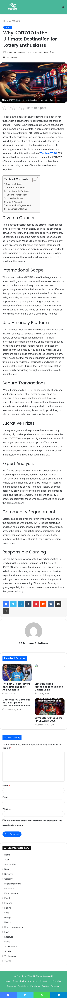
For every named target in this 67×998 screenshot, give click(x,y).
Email (6, 797)
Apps (6, 859)
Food (6, 912)
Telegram (55, 986)
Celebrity (8, 879)
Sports (7, 951)
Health (7, 922)
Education (9, 888)
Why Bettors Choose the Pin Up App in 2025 (48, 719)
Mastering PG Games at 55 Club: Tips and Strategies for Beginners (16, 702)
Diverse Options (14, 184)
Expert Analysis (14, 202)
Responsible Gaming (17, 209)
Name (6, 785)
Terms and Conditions (17, 986)
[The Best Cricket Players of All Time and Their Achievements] (17, 672)
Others (16, 21)
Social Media (10, 946)
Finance (8, 903)
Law (6, 932)
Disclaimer (57, 981)
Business (8, 874)
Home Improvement (14, 927)
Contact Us (44, 981)
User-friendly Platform (18, 191)
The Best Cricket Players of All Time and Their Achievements (16, 686)
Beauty (8, 869)
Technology (10, 956)
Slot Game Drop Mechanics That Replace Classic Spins (49, 686)
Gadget (8, 917)
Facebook (35, 986)
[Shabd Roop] (12, 7)
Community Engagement (18, 205)
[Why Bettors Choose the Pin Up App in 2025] (50, 706)
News (7, 941)
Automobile (10, 864)
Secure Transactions (17, 194)
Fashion (8, 898)
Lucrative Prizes (15, 198)
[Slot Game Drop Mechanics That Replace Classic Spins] (50, 672)
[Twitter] (13, 604)
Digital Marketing (12, 883)
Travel (7, 961)
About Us (32, 981)
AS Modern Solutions (16, 52)
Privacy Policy (19, 981)
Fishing (7, 908)
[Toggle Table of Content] (33, 179)
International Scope (16, 187)
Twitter (45, 986)
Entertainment (11, 893)
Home (8, 21)
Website (6, 809)
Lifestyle (8, 937)
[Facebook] (6, 604)
